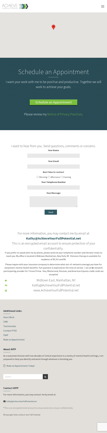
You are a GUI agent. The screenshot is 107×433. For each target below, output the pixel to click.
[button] (53, 27)
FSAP (5, 335)
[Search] (45, 376)
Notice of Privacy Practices (64, 114)
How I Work (8, 317)
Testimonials (9, 326)
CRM (5, 321)
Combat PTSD (10, 330)
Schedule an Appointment (53, 102)
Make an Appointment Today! (20, 365)
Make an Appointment (14, 339)
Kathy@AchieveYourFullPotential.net (21, 401)
